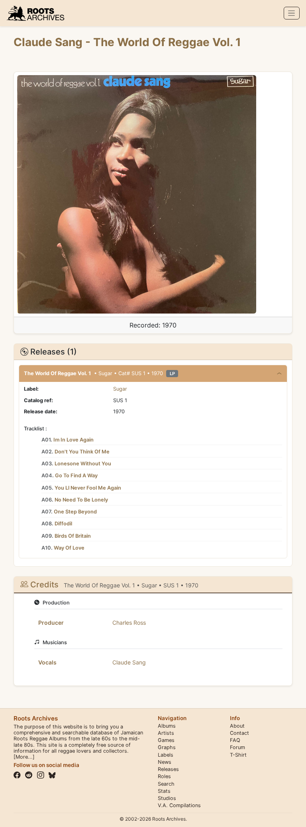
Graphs (167, 747)
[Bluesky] (52, 775)
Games (166, 740)
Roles (164, 776)
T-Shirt (238, 755)
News (164, 762)
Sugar (120, 389)
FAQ (235, 740)
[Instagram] (40, 775)
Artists (166, 733)
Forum (237, 747)
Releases (168, 769)
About (237, 726)
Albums (167, 726)
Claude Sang (49, 42)
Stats (164, 791)
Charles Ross (129, 622)
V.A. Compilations (179, 805)
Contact (239, 733)
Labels (165, 755)
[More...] (24, 757)
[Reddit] (28, 775)
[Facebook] (17, 775)
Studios (167, 798)
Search (166, 784)
